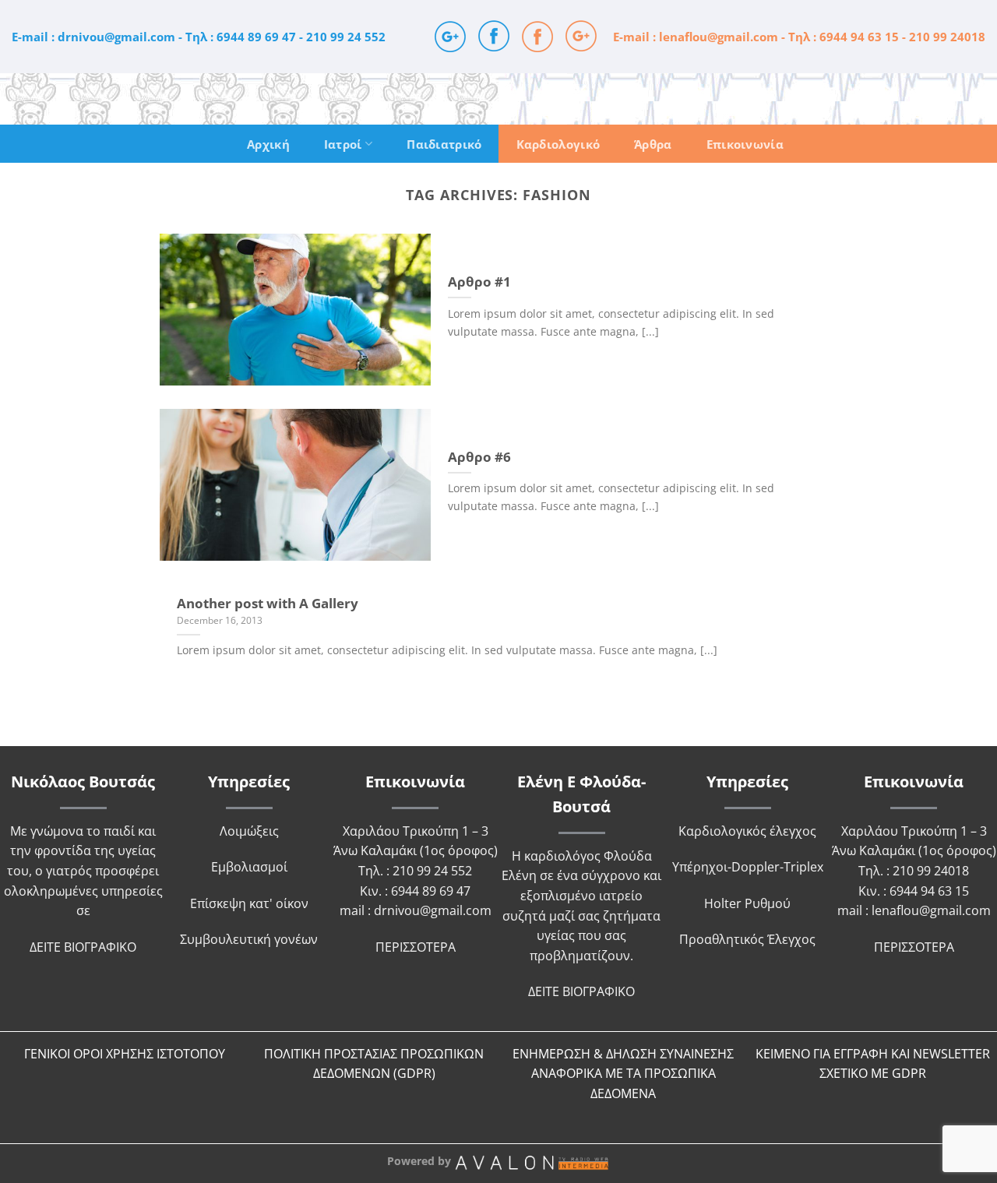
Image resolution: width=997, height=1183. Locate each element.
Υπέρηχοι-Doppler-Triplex (747, 866)
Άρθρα (653, 144)
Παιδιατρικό (444, 144)
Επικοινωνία (745, 144)
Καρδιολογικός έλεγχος (747, 831)
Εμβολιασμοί (249, 866)
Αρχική (268, 144)
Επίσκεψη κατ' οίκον (249, 903)
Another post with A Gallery (267, 603)
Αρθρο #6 (479, 457)
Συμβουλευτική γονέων (249, 939)
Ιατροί (343, 144)
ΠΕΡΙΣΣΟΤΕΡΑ (415, 947)
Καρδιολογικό (558, 144)
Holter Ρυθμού (747, 903)
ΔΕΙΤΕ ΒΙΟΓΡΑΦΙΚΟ (83, 947)
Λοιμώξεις (249, 831)
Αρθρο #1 (479, 281)
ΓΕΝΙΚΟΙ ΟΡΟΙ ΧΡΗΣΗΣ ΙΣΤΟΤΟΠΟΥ (124, 1053)
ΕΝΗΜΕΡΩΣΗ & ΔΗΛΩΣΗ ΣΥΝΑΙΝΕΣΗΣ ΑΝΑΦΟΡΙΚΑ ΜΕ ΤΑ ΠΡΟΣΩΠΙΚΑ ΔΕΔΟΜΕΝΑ (623, 1073)
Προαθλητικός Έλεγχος (747, 939)
